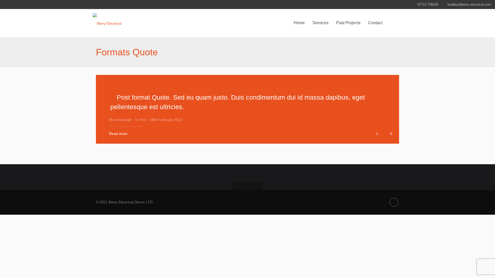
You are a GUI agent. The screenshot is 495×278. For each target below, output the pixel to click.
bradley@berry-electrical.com (469, 4)
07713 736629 (427, 4)
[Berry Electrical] (107, 23)
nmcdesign (123, 120)
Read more (118, 134)
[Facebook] (394, 202)
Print (143, 120)
